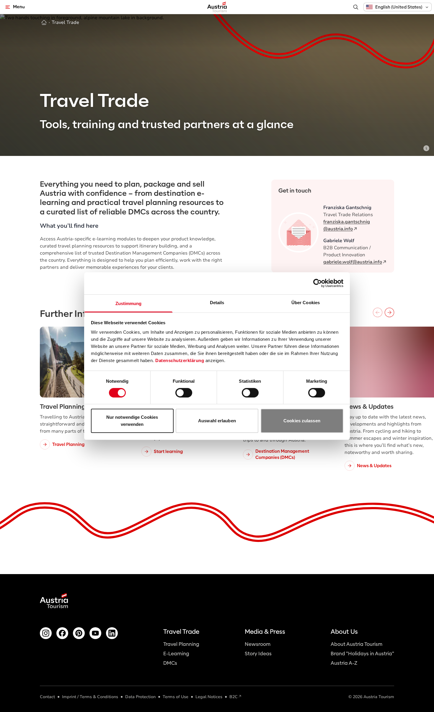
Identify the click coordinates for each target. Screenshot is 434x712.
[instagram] (46, 633)
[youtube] (95, 633)
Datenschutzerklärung (179, 360)
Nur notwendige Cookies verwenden (132, 421)
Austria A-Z (344, 663)
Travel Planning (181, 644)
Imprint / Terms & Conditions (90, 697)
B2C (233, 697)
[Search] (355, 7)
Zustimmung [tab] (128, 303)
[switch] (183, 392)
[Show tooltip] (426, 148)
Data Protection (140, 697)
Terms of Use (175, 697)
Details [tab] (217, 302)
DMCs (170, 663)
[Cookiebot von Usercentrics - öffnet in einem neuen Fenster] (317, 283)
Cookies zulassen (301, 420)
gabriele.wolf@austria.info (352, 262)
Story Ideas (258, 654)
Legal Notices (208, 697)
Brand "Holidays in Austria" (362, 654)
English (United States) (398, 7)
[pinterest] (79, 633)
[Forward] (389, 312)
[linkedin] (112, 633)
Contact (47, 697)
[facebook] (62, 633)
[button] (397, 7)
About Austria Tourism (356, 644)
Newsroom (257, 644)
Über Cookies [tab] (305, 302)
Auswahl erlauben (217, 420)
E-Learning (176, 654)
